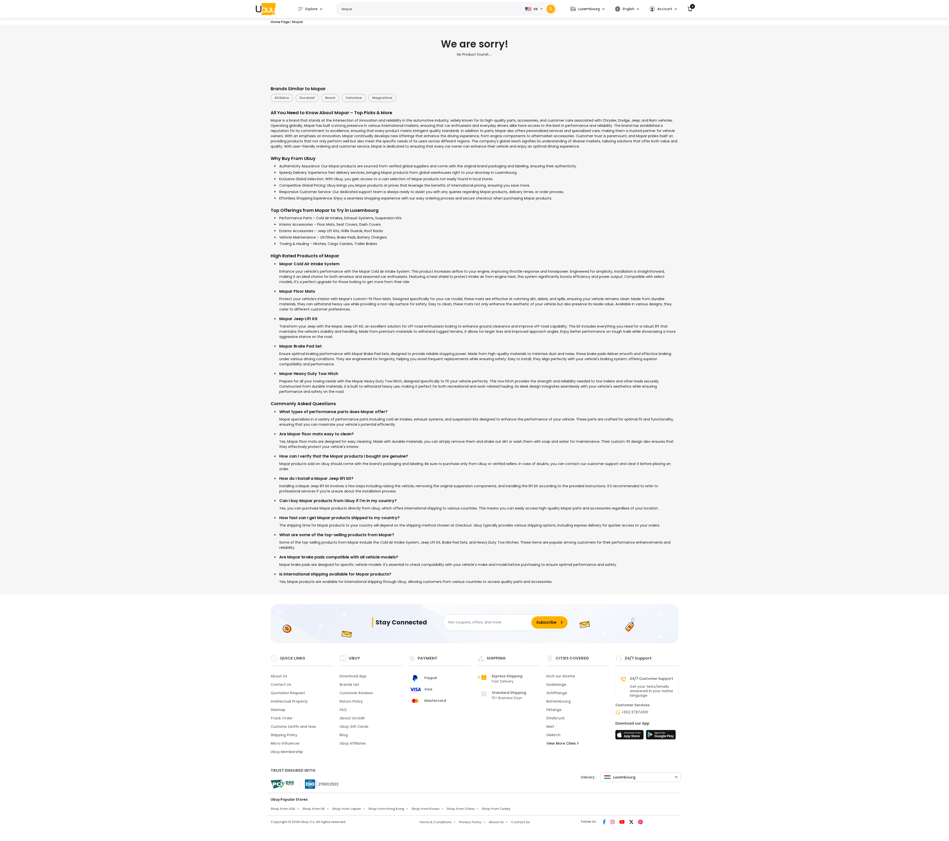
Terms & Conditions (435, 822)
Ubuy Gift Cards (354, 726)
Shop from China (460, 808)
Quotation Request (288, 692)
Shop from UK (313, 808)
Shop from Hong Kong (386, 808)
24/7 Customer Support (651, 678)
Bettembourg (558, 701)
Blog (344, 734)
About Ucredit (352, 718)
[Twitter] (631, 822)
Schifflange (556, 692)
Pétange (553, 709)
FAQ (343, 709)
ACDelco (282, 97)
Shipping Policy (284, 734)
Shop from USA (283, 808)
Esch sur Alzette (560, 676)
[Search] (550, 9)
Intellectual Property (289, 701)
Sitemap (278, 709)
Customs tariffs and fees (293, 726)
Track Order (282, 718)
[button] (587, 9)
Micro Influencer (285, 743)
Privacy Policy (470, 822)
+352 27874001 (634, 712)
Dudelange (556, 684)
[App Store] (630, 736)
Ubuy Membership (287, 751)
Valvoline (354, 97)
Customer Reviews (356, 692)
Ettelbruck (555, 718)
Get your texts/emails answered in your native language (651, 691)
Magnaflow (382, 97)
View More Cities (561, 743)
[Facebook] (604, 822)
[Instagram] (612, 822)
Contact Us (281, 684)
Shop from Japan (346, 808)
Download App (353, 676)
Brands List (349, 684)
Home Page (280, 22)
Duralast (307, 97)
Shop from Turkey (496, 808)
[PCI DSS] (282, 784)
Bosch (330, 97)
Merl (550, 726)
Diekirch (553, 734)
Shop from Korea (425, 808)
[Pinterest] (640, 822)
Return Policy (351, 701)
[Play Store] (661, 736)
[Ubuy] (266, 8)
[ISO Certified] (319, 783)
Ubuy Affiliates (353, 743)
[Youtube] (622, 822)
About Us (279, 676)
